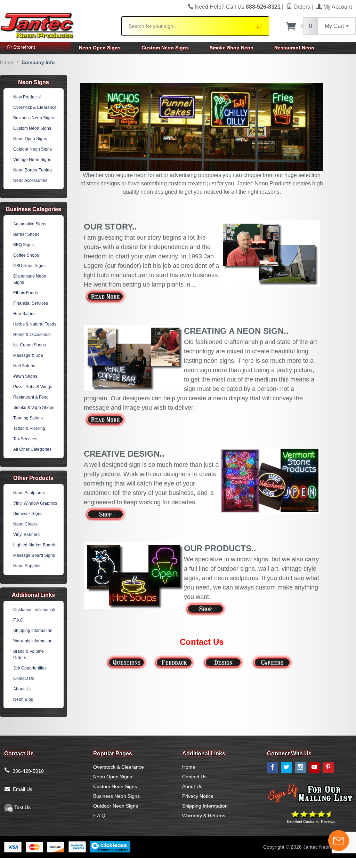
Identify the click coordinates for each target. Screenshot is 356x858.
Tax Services (25, 438)
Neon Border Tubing (32, 170)
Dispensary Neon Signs (29, 279)
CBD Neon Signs (29, 265)
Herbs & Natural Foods (34, 324)
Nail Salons (24, 365)
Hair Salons (24, 313)
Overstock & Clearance (35, 107)
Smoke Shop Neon (231, 47)
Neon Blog (23, 699)
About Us (22, 689)
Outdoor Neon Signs (32, 149)
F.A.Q (99, 815)
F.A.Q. (18, 620)
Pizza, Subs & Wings (32, 386)
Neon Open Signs (100, 47)
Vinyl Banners (26, 534)
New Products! (27, 97)
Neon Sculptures (29, 492)
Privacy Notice (197, 796)
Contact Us (23, 678)
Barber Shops (26, 234)
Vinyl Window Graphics (35, 503)
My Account (337, 7)
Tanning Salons (28, 418)
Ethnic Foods (25, 292)
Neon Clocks (25, 524)
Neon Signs (33, 82)
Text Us (22, 807)
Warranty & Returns (203, 815)
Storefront (23, 47)
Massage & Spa (28, 355)
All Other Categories (32, 449)
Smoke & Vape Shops (33, 407)
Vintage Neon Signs (32, 159)
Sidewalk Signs (27, 513)
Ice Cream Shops (29, 345)
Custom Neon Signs (165, 47)
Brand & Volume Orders (28, 654)
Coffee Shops (26, 255)
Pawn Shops (25, 376)
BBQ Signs (23, 244)
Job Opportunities (30, 668)
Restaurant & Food (31, 397)
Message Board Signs (34, 555)
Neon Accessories (30, 180)
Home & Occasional (32, 334)
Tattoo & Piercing (29, 428)
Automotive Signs (29, 224)
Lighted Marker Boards (34, 545)
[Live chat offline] (338, 840)
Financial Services (30, 303)
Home (6, 62)
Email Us (22, 789)
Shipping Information (32, 630)
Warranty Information (32, 641)
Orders (301, 7)
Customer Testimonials (34, 609)
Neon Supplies (27, 565)
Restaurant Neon (294, 47)
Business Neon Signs (33, 117)
